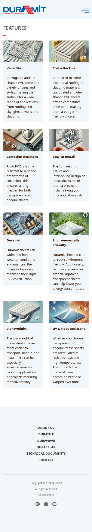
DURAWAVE (46, 440)
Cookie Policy (46, 495)
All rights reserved (46, 489)
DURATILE (46, 434)
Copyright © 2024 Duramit (46, 483)
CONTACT (46, 460)
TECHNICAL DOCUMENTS (46, 453)
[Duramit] (24, 9)
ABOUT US (46, 427)
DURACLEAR (46, 447)
